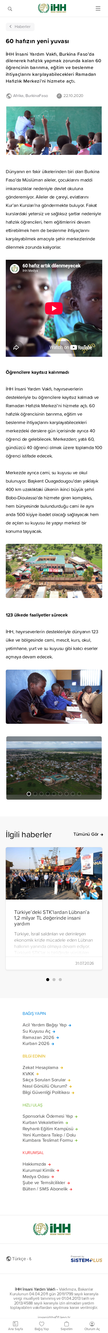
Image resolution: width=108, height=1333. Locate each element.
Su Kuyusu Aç (37, 1031)
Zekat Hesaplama (40, 1067)
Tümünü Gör (86, 834)
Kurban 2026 (36, 1043)
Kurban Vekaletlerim (43, 1122)
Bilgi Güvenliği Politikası (46, 1092)
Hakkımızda (34, 1164)
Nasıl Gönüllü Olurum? (45, 1086)
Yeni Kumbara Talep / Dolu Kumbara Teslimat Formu (49, 1137)
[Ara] (10, 8)
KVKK (28, 1073)
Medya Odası (36, 1176)
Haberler (22, 26)
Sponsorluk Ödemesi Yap (48, 1116)
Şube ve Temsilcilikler (44, 1182)
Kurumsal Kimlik (39, 1170)
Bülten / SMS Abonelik (45, 1188)
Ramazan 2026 (38, 1037)
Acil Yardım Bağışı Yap (45, 1024)
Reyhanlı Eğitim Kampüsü (48, 1128)
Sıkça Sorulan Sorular (44, 1079)
